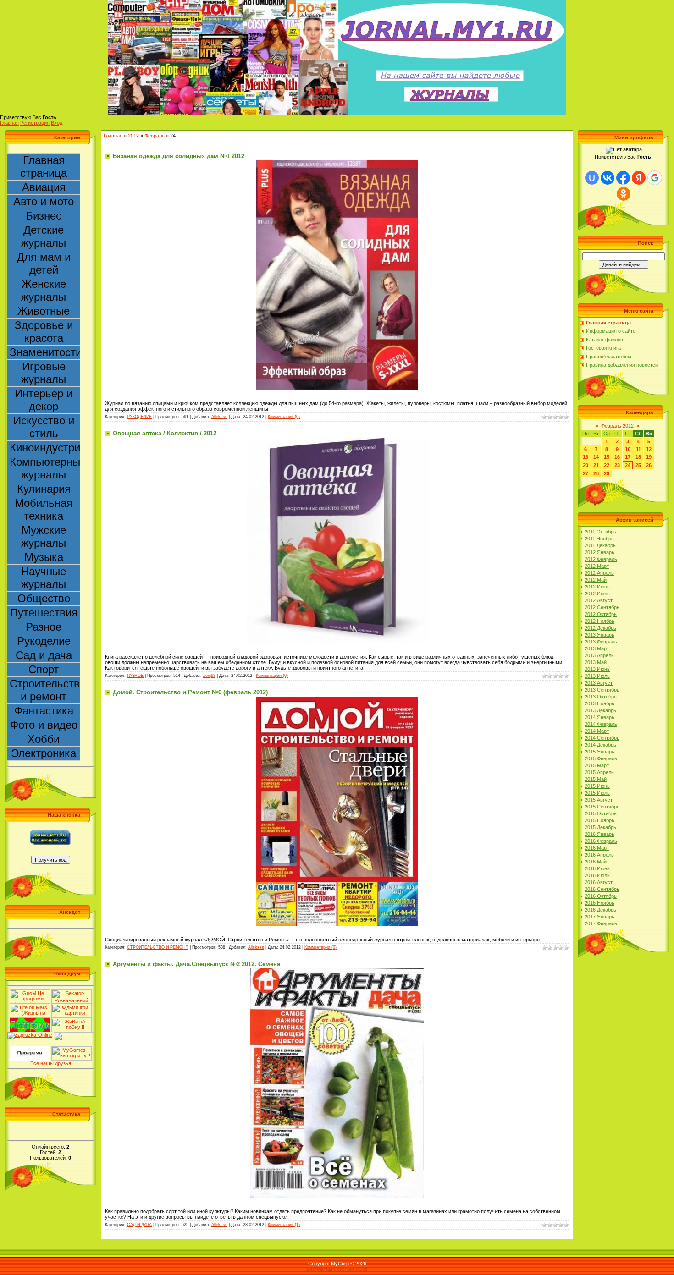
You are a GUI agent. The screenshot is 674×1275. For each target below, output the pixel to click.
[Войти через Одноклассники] (623, 194)
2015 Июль (597, 793)
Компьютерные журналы (45, 468)
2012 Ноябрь (599, 621)
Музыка (43, 557)
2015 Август (599, 799)
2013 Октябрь (601, 696)
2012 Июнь (597, 586)
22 (606, 465)
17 (627, 457)
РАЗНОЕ (135, 675)
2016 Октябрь (601, 896)
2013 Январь (599, 635)
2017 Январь (599, 916)
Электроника (43, 753)
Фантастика (43, 710)
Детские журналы (43, 236)
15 (606, 457)
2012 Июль (597, 593)
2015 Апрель (599, 772)
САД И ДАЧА (139, 1224)
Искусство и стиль (43, 427)
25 (638, 465)
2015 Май (596, 779)
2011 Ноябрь (599, 538)
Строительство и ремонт (45, 690)
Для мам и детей (44, 263)
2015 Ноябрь (599, 820)
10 (627, 449)
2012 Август (599, 600)
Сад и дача (44, 655)
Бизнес (43, 215)
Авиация (44, 187)
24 (627, 465)
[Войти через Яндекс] (639, 178)
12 (649, 449)
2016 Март (597, 848)
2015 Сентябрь (602, 806)
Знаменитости (45, 352)
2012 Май (596, 580)
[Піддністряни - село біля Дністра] (74, 1035)
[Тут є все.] (71, 1006)
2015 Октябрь (601, 813)
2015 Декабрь (600, 827)
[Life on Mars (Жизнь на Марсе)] (30, 1006)
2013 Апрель (599, 655)
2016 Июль (597, 875)
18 (638, 457)
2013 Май (596, 662)
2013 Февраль (601, 641)
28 (596, 473)
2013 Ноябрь (599, 703)
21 (596, 465)
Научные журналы (43, 577)
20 (585, 465)
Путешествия (43, 612)
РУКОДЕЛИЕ (139, 416)
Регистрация (35, 123)
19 (649, 457)
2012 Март (597, 566)
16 (617, 457)
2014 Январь (599, 717)
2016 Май (596, 861)
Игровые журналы (43, 372)
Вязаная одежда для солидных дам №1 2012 (178, 156)
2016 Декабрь (600, 909)
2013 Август (599, 683)
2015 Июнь (597, 786)
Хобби (44, 739)
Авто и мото (43, 201)
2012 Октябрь (601, 614)
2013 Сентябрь (602, 689)
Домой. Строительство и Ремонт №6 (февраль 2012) (190, 692)
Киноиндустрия (45, 447)
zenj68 (209, 675)
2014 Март (597, 731)
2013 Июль (597, 676)
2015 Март (597, 765)
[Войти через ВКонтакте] (607, 178)
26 (649, 465)
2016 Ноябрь (599, 903)
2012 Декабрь (600, 628)
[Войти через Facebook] (623, 178)
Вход (56, 123)
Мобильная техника (43, 509)
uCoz (362, 1269)
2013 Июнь (597, 669)
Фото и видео (43, 725)
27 (585, 473)
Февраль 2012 (617, 426)
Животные (43, 311)
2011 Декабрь (600, 545)
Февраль (154, 135)
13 (585, 457)
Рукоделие (44, 641)
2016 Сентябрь (602, 889)
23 (617, 465)
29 (606, 473)
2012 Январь (599, 552)
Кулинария (44, 489)
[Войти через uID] (592, 178)
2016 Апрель (599, 854)
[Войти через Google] (654, 177)
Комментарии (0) (284, 416)
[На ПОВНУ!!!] (71, 1020)
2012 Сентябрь (602, 607)
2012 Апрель (599, 573)
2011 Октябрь (600, 531)
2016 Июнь (597, 868)
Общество (43, 598)
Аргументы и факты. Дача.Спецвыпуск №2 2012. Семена (196, 964)
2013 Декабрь (600, 710)
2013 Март (597, 648)
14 (596, 457)
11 (638, 449)
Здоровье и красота (44, 331)
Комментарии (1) (284, 1224)
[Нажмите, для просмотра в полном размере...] (337, 163)
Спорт (43, 669)
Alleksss (219, 416)
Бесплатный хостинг (330, 1269)
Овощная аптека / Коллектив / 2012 (164, 433)
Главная (9, 123)
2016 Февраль (601, 841)
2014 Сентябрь (602, 738)
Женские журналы (43, 290)
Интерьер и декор (43, 399)
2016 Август (599, 882)
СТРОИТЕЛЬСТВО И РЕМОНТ (157, 947)
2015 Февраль (601, 758)
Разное (43, 627)
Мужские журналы (43, 536)
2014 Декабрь (600, 744)
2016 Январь (599, 834)
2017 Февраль (601, 923)
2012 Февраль (601, 559)
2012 (133, 135)
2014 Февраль (601, 724)
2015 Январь (599, 751)
